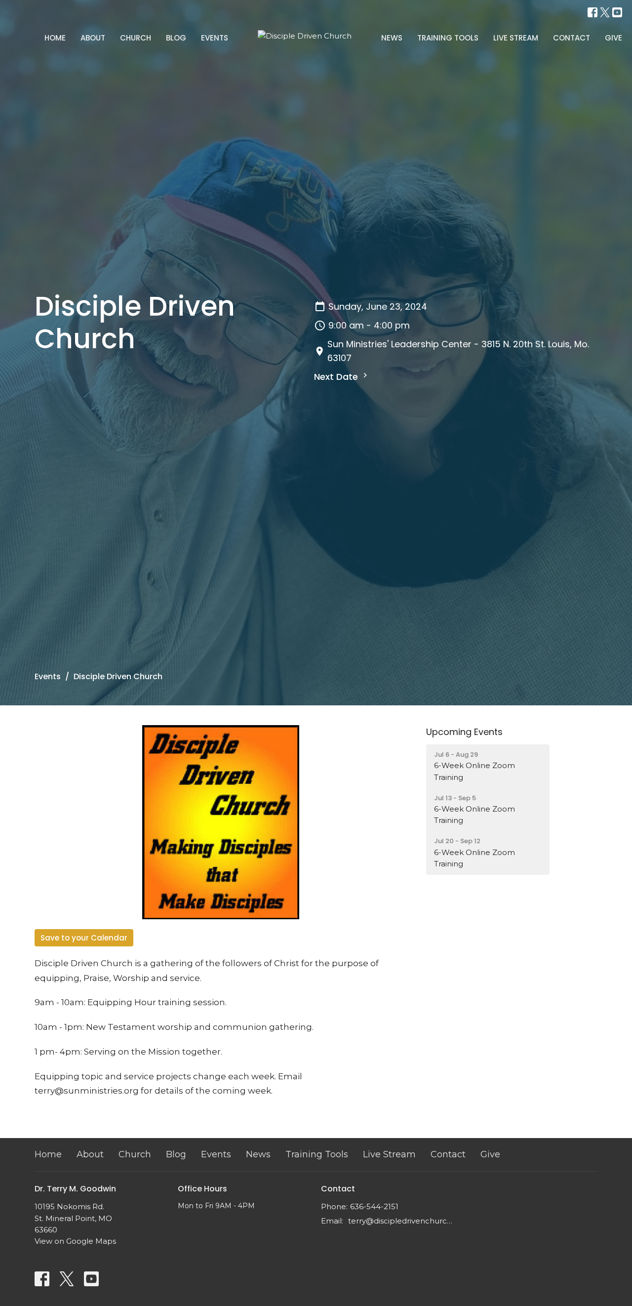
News (391, 38)
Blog (176, 38)
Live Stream (515, 38)
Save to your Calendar (83, 938)
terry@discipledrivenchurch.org (401, 1220)
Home (55, 38)
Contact (571, 38)
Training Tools (447, 38)
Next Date (337, 376)
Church (135, 38)
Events (214, 38)
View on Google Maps (75, 1241)
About (92, 38)
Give (613, 38)
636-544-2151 (374, 1206)
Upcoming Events (464, 732)
